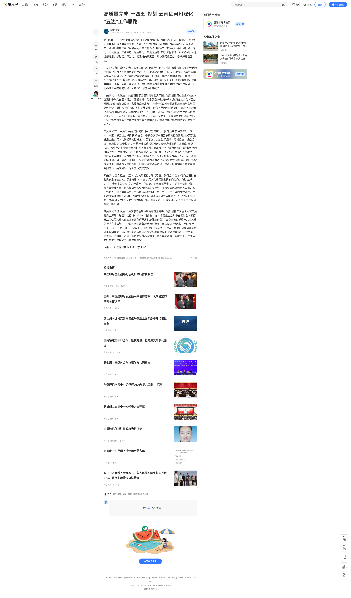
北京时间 (107, 374)
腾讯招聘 (162, 577)
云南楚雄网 (108, 396)
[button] (240, 24)
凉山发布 (107, 330)
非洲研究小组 (109, 352)
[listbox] (150, 376)
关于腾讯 (107, 577)
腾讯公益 (170, 577)
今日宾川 (107, 485)
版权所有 (154, 589)
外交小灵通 (108, 286)
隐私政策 (137, 577)
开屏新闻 (107, 463)
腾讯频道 (188, 577)
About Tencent (118, 577)
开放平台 (145, 577)
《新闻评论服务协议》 (140, 494)
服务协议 (128, 577)
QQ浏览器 (179, 577)
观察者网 (107, 308)
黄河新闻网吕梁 (110, 441)
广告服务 (153, 577)
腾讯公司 (147, 589)
